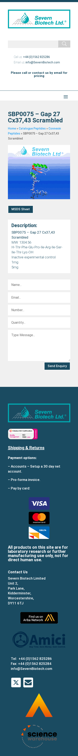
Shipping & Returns (26, 447)
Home (12, 128)
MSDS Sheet (20, 209)
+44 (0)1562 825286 (36, 57)
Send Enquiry (57, 366)
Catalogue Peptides (32, 128)
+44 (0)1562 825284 (34, 664)
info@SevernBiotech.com (43, 62)
